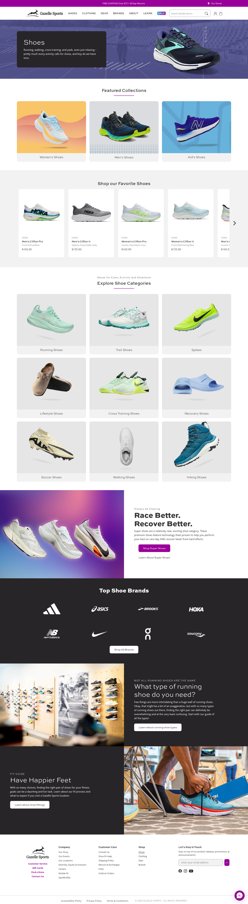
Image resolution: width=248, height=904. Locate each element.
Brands (142, 864)
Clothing (143, 856)
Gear (141, 860)
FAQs (101, 868)
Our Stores (216, 3)
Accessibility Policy (71, 900)
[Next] (234, 223)
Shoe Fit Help (105, 856)
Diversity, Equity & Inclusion (72, 864)
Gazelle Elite (64, 877)
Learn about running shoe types (158, 727)
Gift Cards (37, 867)
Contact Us (38, 876)
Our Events (64, 856)
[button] (72, 13)
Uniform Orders (106, 873)
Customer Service (37, 863)
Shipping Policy (106, 860)
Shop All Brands (124, 649)
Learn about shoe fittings (30, 805)
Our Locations (66, 860)
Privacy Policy (94, 900)
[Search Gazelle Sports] (206, 13)
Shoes (142, 852)
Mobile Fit (63, 873)
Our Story (63, 852)
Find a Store (37, 872)
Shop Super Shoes (154, 548)
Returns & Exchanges (109, 864)
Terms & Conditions (117, 900)
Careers (62, 868)
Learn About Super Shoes (154, 557)
